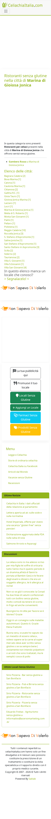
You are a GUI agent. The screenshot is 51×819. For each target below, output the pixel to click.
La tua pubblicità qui (27, 373)
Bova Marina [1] (12, 179)
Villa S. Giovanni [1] (14, 260)
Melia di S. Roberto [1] (16, 213)
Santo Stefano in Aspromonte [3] (21, 247)
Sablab (32, 778)
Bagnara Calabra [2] (14, 175)
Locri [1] (8, 206)
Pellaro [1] (9, 223)
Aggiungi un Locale (26, 407)
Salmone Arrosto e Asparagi (21, 543)
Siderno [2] (10, 253)
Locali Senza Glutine (27, 398)
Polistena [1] (10, 226)
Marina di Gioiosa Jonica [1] (18, 209)
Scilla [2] (8, 250)
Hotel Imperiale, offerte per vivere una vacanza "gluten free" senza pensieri (24, 525)
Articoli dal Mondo (18, 471)
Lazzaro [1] (10, 203)
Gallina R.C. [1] (11, 192)
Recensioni (14, 483)
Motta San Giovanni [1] (16, 216)
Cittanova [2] (11, 189)
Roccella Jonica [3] (13, 233)
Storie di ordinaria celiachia (22, 460)
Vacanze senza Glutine (20, 477)
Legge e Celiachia (17, 454)
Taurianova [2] (11, 257)
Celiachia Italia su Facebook (23, 466)
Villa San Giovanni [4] (15, 267)
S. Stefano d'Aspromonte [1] (19, 237)
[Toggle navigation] (6, 11)
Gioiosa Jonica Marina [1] (17, 199)
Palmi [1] (8, 220)
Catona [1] (9, 182)
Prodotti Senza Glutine (27, 430)
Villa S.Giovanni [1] (14, 264)
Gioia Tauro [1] (12, 196)
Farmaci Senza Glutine (27, 417)
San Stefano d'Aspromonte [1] (20, 243)
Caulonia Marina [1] (14, 186)
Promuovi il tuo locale (27, 385)
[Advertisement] (25, 42)
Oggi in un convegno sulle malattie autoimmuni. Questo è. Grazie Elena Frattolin (25, 624)
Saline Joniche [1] (13, 240)
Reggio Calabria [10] (15, 230)
